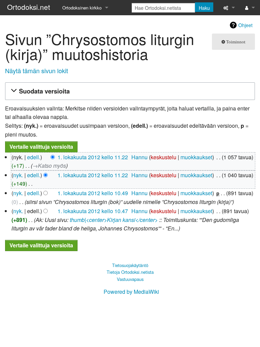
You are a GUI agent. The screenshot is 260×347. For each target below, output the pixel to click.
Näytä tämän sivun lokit (36, 70)
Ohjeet (245, 25)
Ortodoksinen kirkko (82, 7)
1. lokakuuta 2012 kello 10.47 (93, 211)
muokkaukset (196, 157)
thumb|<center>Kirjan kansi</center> (114, 220)
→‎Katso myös (49, 165)
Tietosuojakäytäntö (130, 265)
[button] (129, 91)
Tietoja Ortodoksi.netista (130, 272)
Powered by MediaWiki (131, 291)
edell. (33, 157)
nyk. (18, 175)
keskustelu (163, 157)
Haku (204, 7)
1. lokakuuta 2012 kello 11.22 (93, 157)
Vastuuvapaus (130, 279)
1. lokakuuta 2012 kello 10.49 (93, 193)
